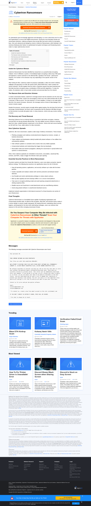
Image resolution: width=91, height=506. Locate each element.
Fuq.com (66, 38)
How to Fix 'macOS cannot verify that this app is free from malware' (72, 128)
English (72, 2)
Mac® (45, 31)
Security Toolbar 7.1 (68, 52)
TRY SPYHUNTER (68, 498)
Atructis (65, 55)
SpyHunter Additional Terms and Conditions (47, 482)
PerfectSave (66, 88)
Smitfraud (66, 47)
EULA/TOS (50, 415)
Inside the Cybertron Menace (18, 53)
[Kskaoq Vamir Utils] (45, 323)
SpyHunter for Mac (42, 465)
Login (80, 2)
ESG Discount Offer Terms (75, 477)
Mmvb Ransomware (68, 66)
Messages (11, 65)
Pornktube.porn (67, 31)
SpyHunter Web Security (13, 465)
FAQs (20, 408)
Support (42, 2)
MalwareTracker (27, 465)
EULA (39, 33)
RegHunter (41, 469)
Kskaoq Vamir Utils (43, 331)
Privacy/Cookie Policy (47, 33)
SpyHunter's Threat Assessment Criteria (30, 482)
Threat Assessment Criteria (66, 453)
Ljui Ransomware (67, 74)
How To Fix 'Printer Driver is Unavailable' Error (72, 100)
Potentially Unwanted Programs (43, 334)
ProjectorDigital (67, 83)
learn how (10, 416)
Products (28, 2)
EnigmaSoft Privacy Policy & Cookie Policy (75, 468)
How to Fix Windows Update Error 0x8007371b (71, 132)
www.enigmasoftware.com (18, 430)
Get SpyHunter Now (70, 20)
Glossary (25, 469)
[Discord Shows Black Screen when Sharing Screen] (45, 364)
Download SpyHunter (27, 231)
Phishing (62, 324)
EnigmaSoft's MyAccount (70, 436)
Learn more (33, 504)
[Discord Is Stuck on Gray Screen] (71, 364)
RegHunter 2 (11, 467)
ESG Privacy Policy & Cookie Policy (75, 471)
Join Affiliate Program (58, 465)
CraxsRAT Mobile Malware (69, 41)
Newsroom (56, 464)
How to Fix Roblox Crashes (70, 124)
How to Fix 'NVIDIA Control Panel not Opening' (71, 110)
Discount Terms (65, 415)
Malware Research (35, 3)
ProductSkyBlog (67, 90)
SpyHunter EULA (73, 464)
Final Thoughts (15, 63)
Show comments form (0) (15, 304)
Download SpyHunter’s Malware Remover (34, 27)
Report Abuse (57, 469)
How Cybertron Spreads (17, 59)
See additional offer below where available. (28, 33)
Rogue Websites (13, 336)
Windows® (39, 31)
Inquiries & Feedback (58, 467)
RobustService (67, 85)
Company (49, 2)
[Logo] (13, 2)
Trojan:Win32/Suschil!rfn (69, 50)
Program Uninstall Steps (17, 482)
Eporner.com (67, 33)
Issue (10, 379)
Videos (25, 467)
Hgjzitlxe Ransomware (69, 71)
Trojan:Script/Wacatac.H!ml (69, 57)
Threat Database (12, 7)
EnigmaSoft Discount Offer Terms (75, 474)
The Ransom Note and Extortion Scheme (21, 55)
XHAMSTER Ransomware (69, 36)
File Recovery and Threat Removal (19, 57)
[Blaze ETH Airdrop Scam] (20, 323)
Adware (54, 334)
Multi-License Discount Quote (56, 2)
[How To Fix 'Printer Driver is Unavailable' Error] (20, 364)
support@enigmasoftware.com (48, 436)
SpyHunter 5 (41, 464)
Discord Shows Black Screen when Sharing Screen (71, 104)
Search (66, 2)
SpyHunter (11, 464)
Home (22, 2)
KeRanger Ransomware (69, 64)
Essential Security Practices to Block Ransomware (23, 61)
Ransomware (21, 7)
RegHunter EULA (73, 465)
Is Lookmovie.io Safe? (68, 107)
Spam (66, 324)
